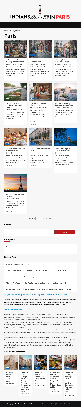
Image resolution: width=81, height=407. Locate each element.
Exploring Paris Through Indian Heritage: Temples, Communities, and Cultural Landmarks (36, 270)
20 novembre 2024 (42, 153)
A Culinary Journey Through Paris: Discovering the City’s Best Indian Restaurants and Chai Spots (39, 289)
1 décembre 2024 (66, 64)
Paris (7, 55)
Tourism (8, 251)
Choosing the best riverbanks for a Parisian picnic (14, 105)
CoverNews (60, 404)
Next (50, 219)
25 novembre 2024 (67, 107)
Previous (32, 219)
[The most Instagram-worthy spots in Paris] (65, 137)
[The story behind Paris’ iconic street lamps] (65, 49)
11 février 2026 (70, 395)
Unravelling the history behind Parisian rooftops (64, 104)
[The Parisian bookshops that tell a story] (40, 92)
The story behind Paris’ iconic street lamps (63, 61)
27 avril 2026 (25, 393)
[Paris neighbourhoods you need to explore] (40, 49)
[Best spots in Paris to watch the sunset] (15, 183)
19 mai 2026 (10, 383)
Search (7, 224)
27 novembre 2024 (17, 109)
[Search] (74, 24)
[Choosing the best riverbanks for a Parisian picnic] (15, 92)
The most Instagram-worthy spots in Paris (63, 150)
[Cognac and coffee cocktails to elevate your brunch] (40, 362)
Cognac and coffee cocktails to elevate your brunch (24, 277)
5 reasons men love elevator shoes (17, 264)
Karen (8, 64)
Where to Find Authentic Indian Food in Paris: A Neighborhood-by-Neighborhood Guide (36, 283)
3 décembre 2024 (41, 64)
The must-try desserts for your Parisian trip (15, 150)
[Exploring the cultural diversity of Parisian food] (15, 49)
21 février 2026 (41, 385)
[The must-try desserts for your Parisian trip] (15, 137)
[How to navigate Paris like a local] (40, 137)
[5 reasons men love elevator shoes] (11, 362)
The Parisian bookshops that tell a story (38, 104)
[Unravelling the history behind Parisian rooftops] (65, 92)
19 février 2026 (55, 391)
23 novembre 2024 (17, 153)
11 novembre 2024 (66, 153)
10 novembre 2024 (17, 198)
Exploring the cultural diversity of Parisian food (15, 61)
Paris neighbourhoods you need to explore (39, 61)
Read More (9, 79)
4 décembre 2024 (17, 64)
